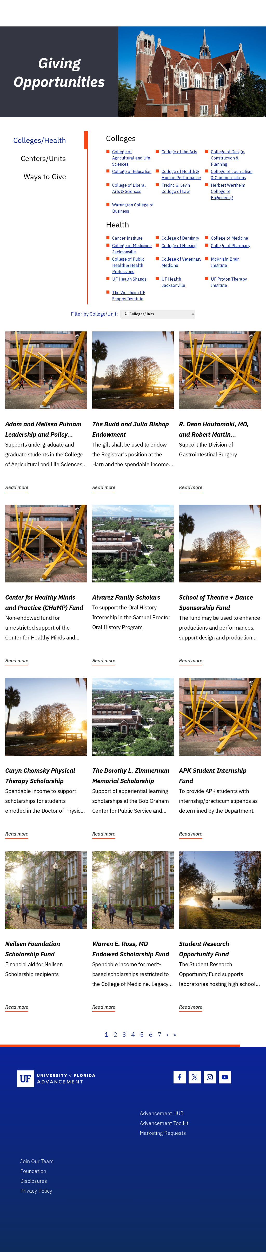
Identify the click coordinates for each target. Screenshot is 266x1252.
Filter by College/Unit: (94, 314)
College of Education (131, 171)
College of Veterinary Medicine (182, 262)
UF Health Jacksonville (173, 282)
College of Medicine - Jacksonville (132, 248)
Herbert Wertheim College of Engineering (228, 191)
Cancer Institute (127, 238)
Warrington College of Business (133, 208)
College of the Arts (179, 151)
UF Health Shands (129, 279)
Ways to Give (45, 176)
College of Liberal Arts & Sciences (129, 188)
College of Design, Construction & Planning (228, 158)
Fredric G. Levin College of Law (176, 188)
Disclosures (33, 1180)
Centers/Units (43, 158)
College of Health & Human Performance (181, 174)
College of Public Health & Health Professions (128, 265)
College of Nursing (179, 245)
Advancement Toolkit (164, 1122)
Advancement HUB (162, 1113)
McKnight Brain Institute (225, 262)
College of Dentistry (180, 238)
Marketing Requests (163, 1132)
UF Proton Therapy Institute (229, 282)
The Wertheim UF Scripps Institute (128, 295)
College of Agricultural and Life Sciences (131, 158)
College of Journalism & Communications (231, 174)
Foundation (33, 1170)
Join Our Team (37, 1161)
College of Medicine (229, 238)
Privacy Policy (36, 1190)
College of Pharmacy (230, 245)
